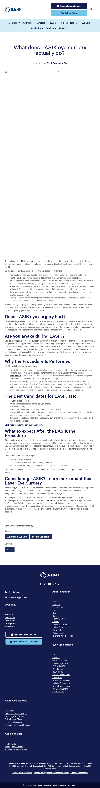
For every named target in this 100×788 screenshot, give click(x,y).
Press (54, 610)
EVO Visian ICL (58, 666)
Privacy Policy (40, 772)
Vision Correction (69, 22)
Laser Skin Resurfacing (14, 722)
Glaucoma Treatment (61, 680)
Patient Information (60, 624)
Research (56, 616)
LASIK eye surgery (28, 261)
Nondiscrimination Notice (58, 772)
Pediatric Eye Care (60, 663)
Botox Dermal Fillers (13, 719)
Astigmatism (15, 375)
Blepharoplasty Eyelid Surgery (17, 725)
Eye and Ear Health (41, 536)
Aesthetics (36, 28)
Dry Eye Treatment (60, 688)
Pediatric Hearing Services (16, 749)
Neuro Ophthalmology (61, 686)
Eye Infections (58, 691)
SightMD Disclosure (79, 772)
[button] (19, 23)
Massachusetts (11, 626)
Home (55, 601)
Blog (54, 613)
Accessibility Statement (22, 772)
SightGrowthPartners (16, 763)
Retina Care (57, 677)
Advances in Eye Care (17, 536)
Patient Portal (58, 633)
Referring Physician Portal (63, 635)
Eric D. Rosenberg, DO (56, 63)
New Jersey (10, 620)
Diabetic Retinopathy (61, 683)
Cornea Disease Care (61, 674)
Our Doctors (27, 22)
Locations (12, 22)
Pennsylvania (10, 623)
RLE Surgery (57, 671)
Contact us (48, 500)
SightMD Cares (58, 618)
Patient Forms (58, 627)
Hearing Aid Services (14, 746)
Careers (55, 621)
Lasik (9, 549)
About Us (63, 28)
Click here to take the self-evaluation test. (24, 425)
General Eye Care (59, 660)
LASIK (53, 22)
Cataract (41, 22)
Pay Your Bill (57, 630)
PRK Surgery (57, 669)
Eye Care (86, 22)
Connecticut (10, 617)
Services (50, 28)
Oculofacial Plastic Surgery (16, 713)
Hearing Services (12, 743)
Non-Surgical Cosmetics (15, 716)
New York (9, 614)
